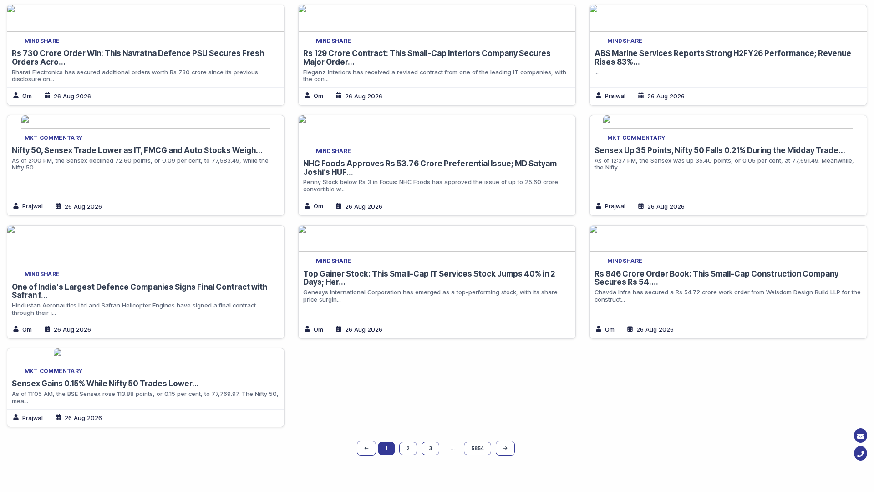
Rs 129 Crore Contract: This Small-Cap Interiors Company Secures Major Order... (427, 58)
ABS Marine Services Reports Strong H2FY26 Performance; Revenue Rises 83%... (723, 58)
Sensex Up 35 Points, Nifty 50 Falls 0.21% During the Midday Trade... (720, 150)
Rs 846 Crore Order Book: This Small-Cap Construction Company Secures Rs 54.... (716, 278)
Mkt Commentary (54, 137)
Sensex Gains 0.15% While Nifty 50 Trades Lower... (105, 383)
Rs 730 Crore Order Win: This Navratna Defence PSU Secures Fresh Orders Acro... (138, 58)
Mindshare (42, 40)
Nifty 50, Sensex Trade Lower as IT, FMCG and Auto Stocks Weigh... (137, 150)
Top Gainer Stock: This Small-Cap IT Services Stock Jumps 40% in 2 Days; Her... (429, 278)
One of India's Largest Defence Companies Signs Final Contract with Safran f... (139, 291)
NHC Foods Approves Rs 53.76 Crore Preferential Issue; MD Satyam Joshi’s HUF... (430, 168)
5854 (477, 448)
